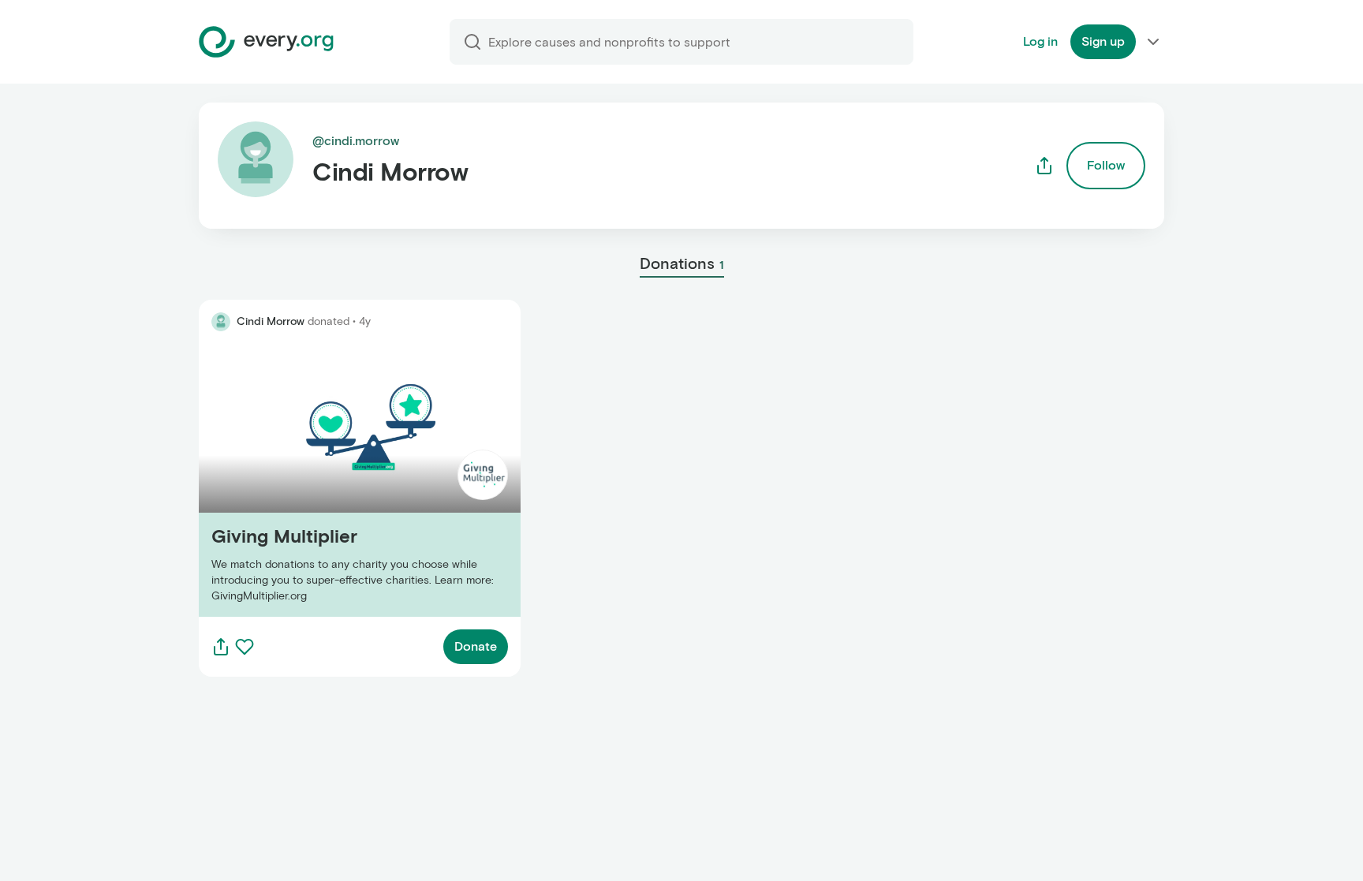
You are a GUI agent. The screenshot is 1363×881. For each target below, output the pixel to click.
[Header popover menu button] (1153, 42)
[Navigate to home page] (266, 42)
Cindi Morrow (270, 321)
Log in (1040, 41)
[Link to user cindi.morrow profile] (220, 321)
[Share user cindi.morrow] (1044, 165)
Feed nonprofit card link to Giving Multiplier (325, 479)
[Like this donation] (244, 646)
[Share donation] (220, 646)
